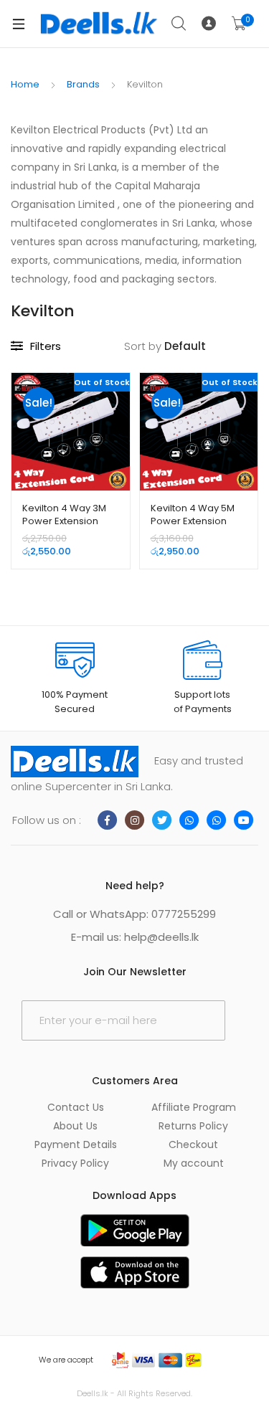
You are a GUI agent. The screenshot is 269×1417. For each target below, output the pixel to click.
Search (179, 23)
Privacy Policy (75, 1163)
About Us (75, 1126)
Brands (83, 84)
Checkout (193, 1144)
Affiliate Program (193, 1107)
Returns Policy (193, 1126)
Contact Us (75, 1107)
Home (25, 84)
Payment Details (75, 1144)
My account (194, 1163)
